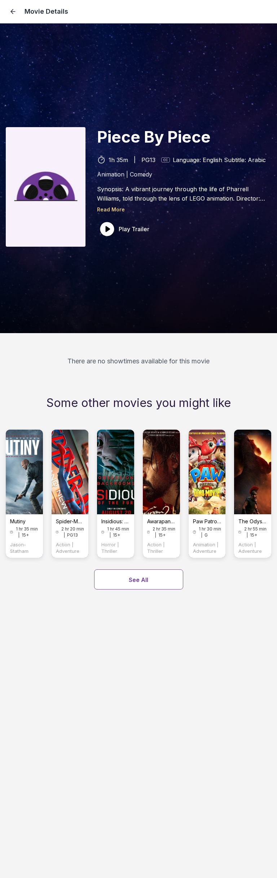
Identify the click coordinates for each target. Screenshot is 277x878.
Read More (111, 209)
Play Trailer (134, 229)
